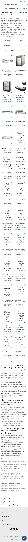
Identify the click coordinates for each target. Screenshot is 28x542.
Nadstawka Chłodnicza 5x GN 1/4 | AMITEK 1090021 (20, 326)
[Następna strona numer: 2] (22, 50)
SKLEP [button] (3, 520)
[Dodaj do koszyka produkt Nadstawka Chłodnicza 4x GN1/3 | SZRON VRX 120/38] (11, 322)
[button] (14, 512)
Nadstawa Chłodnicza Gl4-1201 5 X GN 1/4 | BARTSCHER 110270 (7, 249)
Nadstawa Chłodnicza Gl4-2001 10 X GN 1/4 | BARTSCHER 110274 (7, 301)
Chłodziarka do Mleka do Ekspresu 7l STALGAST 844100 (20, 71)
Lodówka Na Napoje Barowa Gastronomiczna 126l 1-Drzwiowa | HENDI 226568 (7, 96)
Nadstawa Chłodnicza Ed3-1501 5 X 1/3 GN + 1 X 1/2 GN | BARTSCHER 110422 (20, 122)
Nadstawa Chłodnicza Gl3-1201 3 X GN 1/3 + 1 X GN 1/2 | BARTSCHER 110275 (7, 198)
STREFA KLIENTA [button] (6, 524)
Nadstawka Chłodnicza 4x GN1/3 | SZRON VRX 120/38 (7, 326)
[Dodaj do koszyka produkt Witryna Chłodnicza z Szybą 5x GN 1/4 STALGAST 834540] (11, 66)
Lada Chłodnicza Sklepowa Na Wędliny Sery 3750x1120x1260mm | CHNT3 (20, 96)
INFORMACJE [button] (5, 516)
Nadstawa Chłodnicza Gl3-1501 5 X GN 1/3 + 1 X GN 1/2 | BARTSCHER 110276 (20, 198)
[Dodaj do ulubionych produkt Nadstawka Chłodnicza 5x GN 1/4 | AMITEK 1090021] (24, 310)
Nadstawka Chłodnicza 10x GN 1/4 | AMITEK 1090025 (20, 301)
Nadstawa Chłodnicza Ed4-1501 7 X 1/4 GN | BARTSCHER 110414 (20, 147)
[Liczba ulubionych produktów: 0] (23, 4)
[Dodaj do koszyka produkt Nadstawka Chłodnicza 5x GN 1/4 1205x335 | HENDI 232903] (11, 347)
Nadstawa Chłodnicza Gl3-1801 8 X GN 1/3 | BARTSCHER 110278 (7, 224)
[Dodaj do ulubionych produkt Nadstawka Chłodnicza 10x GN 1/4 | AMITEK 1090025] (24, 285)
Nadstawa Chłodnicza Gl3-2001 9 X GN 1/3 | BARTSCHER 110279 (20, 224)
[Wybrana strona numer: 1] (14, 50)
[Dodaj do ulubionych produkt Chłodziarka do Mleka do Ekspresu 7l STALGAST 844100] (24, 55)
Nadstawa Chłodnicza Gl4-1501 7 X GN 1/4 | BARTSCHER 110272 (7, 275)
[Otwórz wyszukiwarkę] (20, 4)
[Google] (17, 529)
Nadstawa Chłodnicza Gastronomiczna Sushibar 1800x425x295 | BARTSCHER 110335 (20, 173)
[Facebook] (11, 529)
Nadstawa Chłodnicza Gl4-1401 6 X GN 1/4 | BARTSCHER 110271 (20, 249)
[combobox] (14, 45)
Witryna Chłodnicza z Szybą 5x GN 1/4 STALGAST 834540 (7, 71)
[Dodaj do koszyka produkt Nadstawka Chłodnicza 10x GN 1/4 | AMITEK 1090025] (24, 296)
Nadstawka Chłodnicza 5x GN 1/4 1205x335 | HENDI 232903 (7, 352)
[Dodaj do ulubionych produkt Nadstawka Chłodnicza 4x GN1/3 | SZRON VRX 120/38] (11, 310)
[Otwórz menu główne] (2, 4)
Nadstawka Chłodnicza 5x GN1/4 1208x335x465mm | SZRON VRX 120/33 (20, 352)
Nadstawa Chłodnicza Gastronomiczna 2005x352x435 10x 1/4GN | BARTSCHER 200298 (7, 173)
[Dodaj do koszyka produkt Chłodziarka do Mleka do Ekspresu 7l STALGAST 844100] (24, 66)
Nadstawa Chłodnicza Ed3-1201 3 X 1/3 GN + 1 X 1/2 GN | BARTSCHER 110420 (7, 122)
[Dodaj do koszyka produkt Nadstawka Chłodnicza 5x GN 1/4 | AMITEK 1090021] (24, 322)
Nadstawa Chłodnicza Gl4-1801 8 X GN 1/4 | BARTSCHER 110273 (20, 275)
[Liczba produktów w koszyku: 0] (26, 4)
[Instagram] (14, 529)
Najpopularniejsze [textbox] (6, 45)
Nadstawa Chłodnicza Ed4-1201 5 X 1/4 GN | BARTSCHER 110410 (7, 147)
